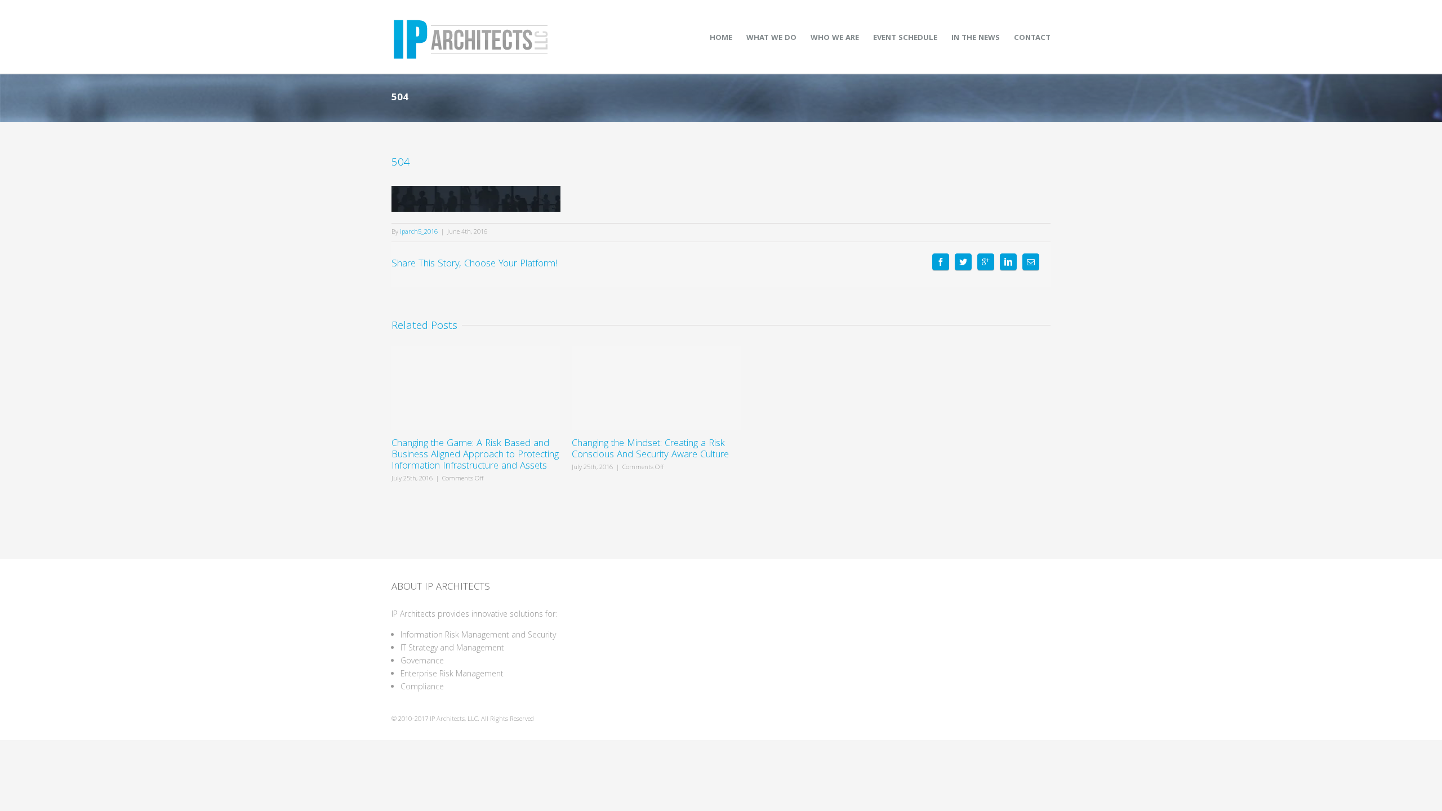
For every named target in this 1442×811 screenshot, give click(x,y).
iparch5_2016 (419, 232)
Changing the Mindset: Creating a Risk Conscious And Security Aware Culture (650, 450)
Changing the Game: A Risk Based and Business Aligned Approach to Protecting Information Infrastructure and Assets (475, 455)
